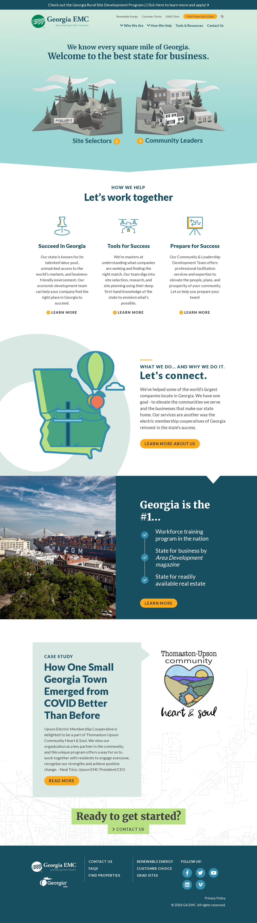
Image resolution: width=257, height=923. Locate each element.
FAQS (93, 868)
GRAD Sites (172, 16)
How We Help (161, 25)
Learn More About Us (170, 443)
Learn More (159, 603)
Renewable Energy (127, 16)
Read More (61, 780)
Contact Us (215, 25)
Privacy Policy (215, 898)
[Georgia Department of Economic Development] (54, 882)
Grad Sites (147, 875)
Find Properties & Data (200, 16)
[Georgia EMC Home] (53, 866)
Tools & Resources (189, 25)
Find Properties (104, 875)
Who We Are (133, 25)
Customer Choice (152, 16)
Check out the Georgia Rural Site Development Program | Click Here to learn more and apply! (127, 4)
